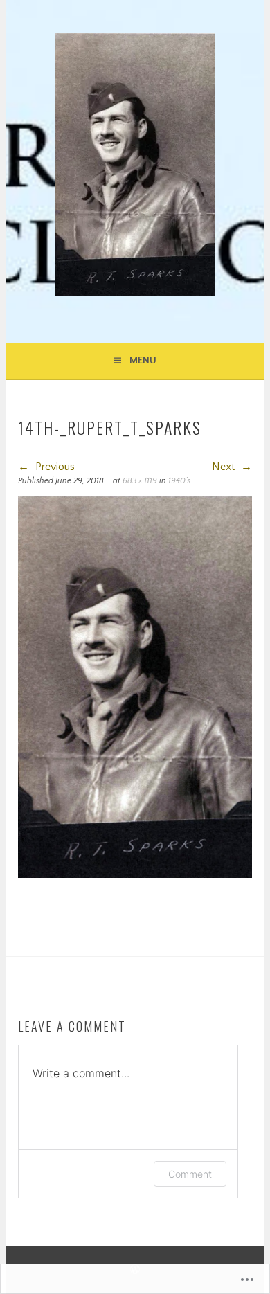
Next (224, 466)
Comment (190, 1174)
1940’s (179, 480)
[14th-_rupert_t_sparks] (134, 874)
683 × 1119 (140, 480)
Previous (54, 466)
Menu (142, 360)
